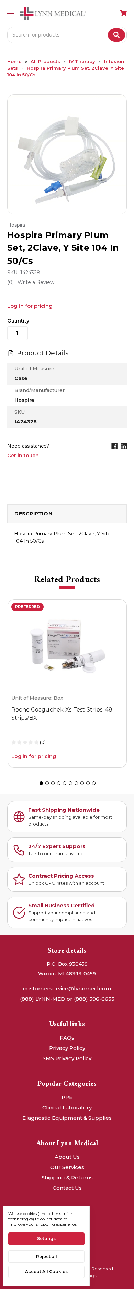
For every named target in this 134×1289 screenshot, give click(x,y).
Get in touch (23, 455)
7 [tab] (76, 783)
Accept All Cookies (46, 1271)
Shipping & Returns (67, 1177)
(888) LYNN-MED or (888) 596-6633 (67, 998)
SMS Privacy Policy (67, 1058)
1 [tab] (41, 783)
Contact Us (67, 1188)
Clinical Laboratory (67, 1107)
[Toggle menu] (10, 13)
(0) (43, 742)
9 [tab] (88, 783)
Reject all (46, 1256)
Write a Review (36, 282)
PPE (67, 1097)
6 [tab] (70, 783)
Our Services (67, 1167)
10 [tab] (94, 783)
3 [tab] (53, 783)
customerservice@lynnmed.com (67, 988)
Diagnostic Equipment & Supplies (67, 1118)
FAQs (67, 1037)
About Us (67, 1157)
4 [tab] (58, 783)
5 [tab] (64, 783)
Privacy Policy (67, 1048)
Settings (46, 1238)
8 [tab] (82, 783)
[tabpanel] (67, 683)
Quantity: (18, 321)
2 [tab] (47, 783)
